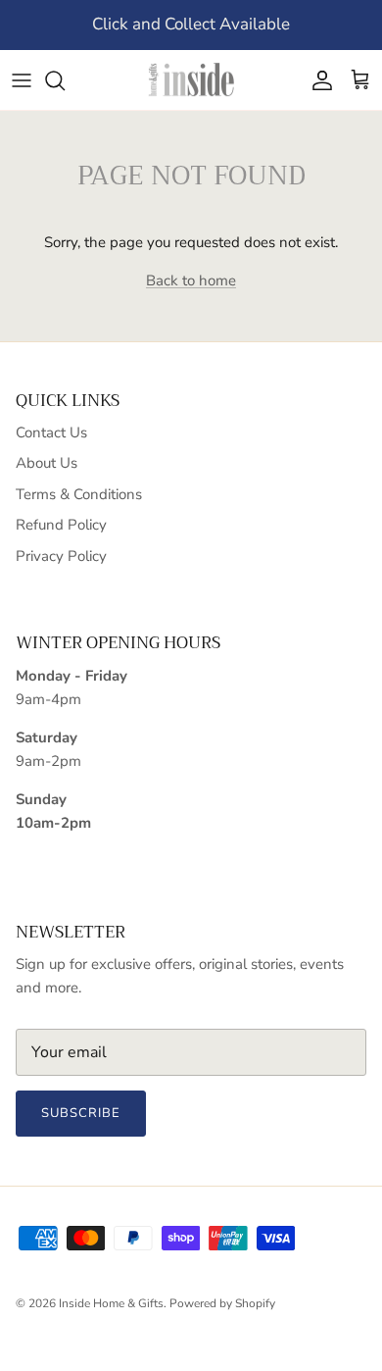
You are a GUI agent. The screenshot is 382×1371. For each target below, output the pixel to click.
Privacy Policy (61, 556)
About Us (46, 463)
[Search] (64, 80)
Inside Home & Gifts (111, 1303)
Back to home (191, 280)
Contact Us (51, 432)
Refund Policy (61, 524)
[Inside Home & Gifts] (191, 80)
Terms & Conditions (79, 494)
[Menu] (21, 80)
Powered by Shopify (222, 1303)
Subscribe (80, 1113)
